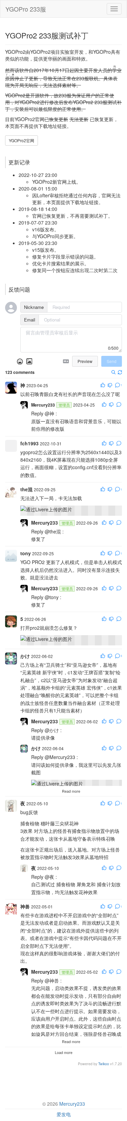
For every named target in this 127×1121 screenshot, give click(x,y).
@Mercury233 (60, 757)
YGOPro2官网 (21, 140)
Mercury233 (72, 1103)
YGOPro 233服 (25, 8)
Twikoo (103, 1063)
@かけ (52, 730)
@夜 (49, 876)
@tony (52, 597)
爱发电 (64, 1114)
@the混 (53, 531)
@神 (49, 413)
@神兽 (52, 980)
